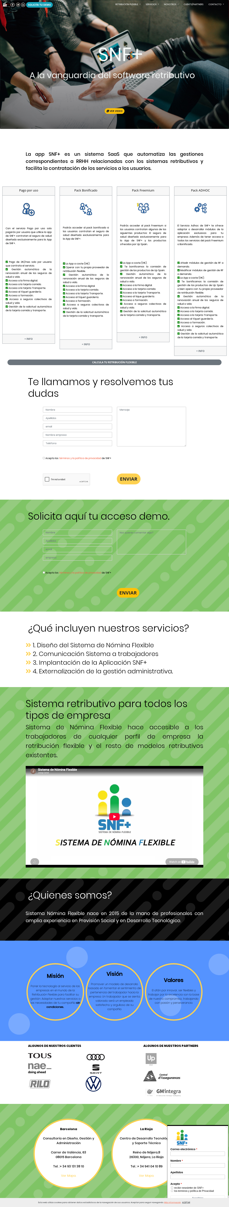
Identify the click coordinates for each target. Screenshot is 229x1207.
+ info (28, 339)
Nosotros (170, 4)
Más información (172, 1202)
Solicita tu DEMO (39, 5)
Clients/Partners (193, 4)
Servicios (151, 4)
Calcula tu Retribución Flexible (114, 362)
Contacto (215, 4)
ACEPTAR (186, 1202)
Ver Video (116, 111)
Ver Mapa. (68, 1175)
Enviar (128, 593)
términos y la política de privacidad (80, 458)
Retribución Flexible (127, 4)
